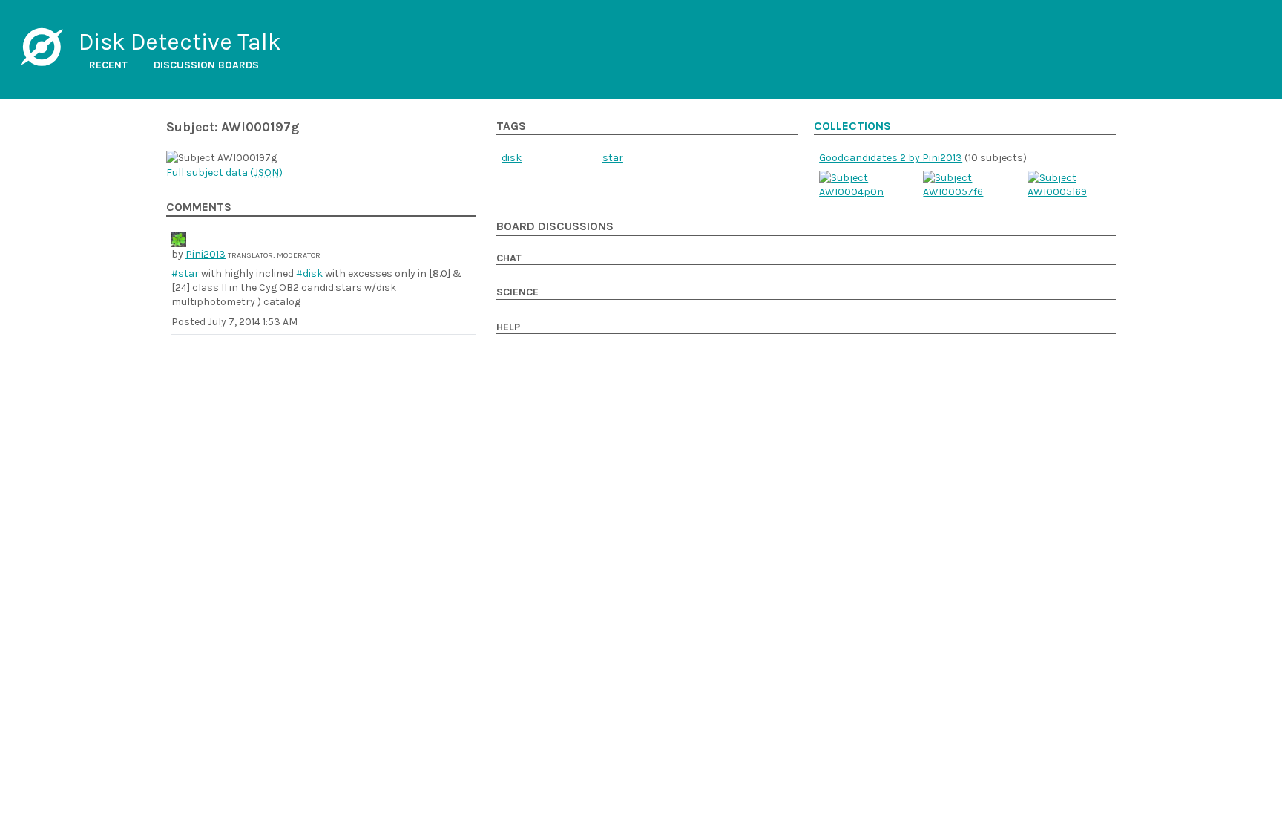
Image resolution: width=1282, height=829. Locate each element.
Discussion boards (206, 65)
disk (512, 157)
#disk (309, 273)
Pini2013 (205, 254)
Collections (852, 126)
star (612, 157)
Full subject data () (224, 172)
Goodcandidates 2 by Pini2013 (890, 157)
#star (185, 273)
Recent (108, 65)
